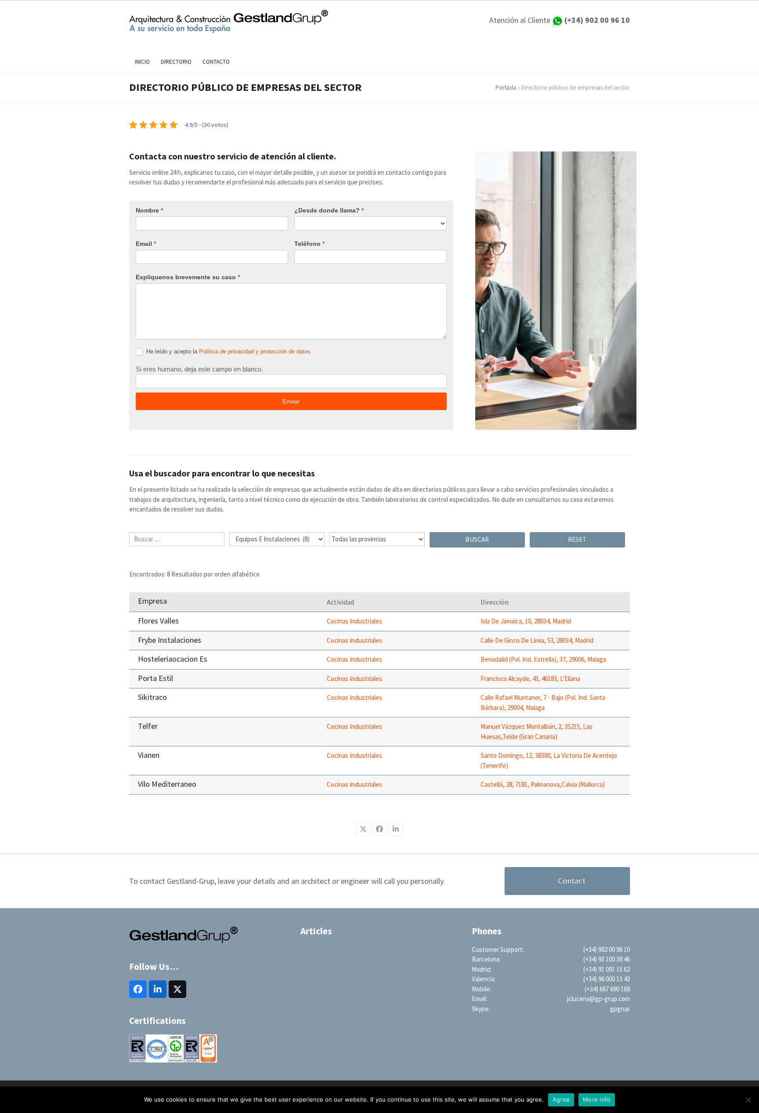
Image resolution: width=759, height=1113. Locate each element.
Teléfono (309, 243)
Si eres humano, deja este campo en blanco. (199, 369)
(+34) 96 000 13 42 (606, 979)
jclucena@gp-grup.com (598, 998)
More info (597, 1099)
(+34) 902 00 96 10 (606, 949)
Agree (561, 1099)
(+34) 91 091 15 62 (606, 969)
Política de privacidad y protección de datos (255, 351)
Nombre (149, 210)
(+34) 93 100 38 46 (606, 959)
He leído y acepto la (228, 351)
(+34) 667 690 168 (607, 989)
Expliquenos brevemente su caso (188, 277)
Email (146, 243)
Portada (505, 87)
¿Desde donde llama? (329, 210)
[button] (363, 829)
